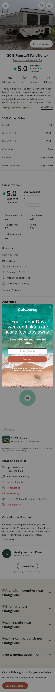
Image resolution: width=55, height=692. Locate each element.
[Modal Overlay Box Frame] (27, 346)
